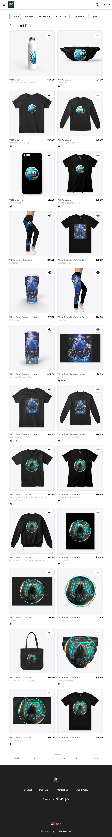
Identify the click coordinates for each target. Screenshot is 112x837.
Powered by (48, 799)
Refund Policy (81, 790)
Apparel (29, 16)
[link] (31, 53)
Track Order (44, 790)
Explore (15, 16)
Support (28, 790)
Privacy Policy (47, 831)
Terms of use (65, 831)
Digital (93, 16)
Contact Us (62, 790)
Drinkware (79, 16)
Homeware (44, 16)
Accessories (62, 16)
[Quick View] (50, 35)
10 (77, 758)
